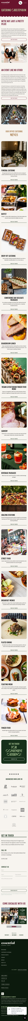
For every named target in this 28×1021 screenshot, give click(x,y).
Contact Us (4, 978)
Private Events (5, 954)
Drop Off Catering (22, 969)
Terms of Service (5, 984)
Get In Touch (14, 39)
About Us (3, 962)
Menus (2, 960)
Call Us (3, 980)
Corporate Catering (6, 952)
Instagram (14, 935)
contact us (14, 759)
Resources (4, 965)
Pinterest (7, 935)
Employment (4, 975)
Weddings (3, 949)
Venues (3, 957)
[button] (25, 3)
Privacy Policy (4, 987)
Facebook (21, 935)
